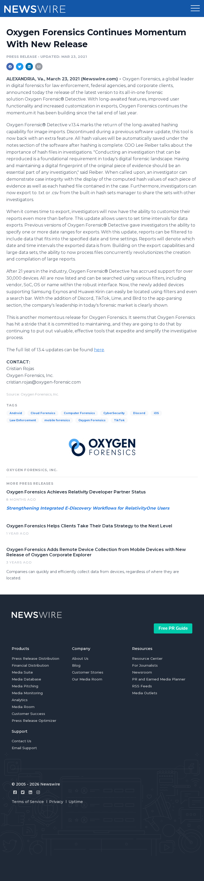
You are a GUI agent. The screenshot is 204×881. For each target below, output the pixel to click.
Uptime (76, 801)
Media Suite (22, 672)
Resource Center (147, 658)
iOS (156, 413)
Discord (139, 413)
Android (16, 413)
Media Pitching (25, 686)
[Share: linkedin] (29, 66)
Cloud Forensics (43, 413)
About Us (80, 658)
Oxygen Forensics (91, 420)
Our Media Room (87, 679)
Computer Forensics (79, 413)
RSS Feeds (142, 686)
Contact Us (21, 741)
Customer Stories (87, 672)
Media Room (23, 707)
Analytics (20, 700)
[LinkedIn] (30, 792)
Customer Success (28, 713)
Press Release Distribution (35, 658)
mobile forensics (57, 420)
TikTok (119, 420)
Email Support (24, 748)
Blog (76, 665)
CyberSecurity (114, 413)
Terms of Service (28, 801)
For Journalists (145, 665)
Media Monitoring (27, 693)
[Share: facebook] (10, 66)
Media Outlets (144, 693)
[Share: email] (38, 66)
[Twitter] (22, 792)
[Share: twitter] (19, 66)
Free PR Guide (173, 628)
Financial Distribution (30, 665)
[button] (195, 8)
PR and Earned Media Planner (158, 679)
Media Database (26, 679)
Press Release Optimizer (34, 720)
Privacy (56, 801)
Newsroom (142, 672)
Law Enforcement (23, 420)
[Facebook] (15, 792)
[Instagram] (38, 792)
